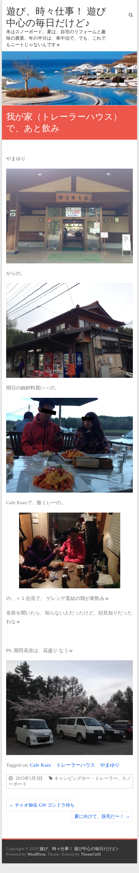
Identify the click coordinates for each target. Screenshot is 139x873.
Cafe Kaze (40, 765)
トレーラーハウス (75, 765)
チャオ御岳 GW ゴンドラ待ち (42, 805)
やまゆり (110, 765)
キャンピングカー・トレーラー (86, 778)
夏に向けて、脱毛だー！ (102, 816)
